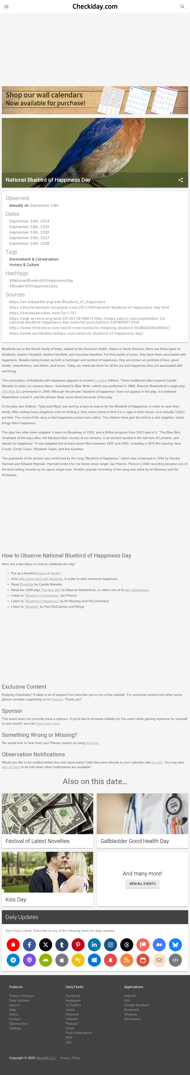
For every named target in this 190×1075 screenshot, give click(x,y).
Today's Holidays (21, 996)
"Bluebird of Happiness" (42, 595)
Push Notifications (79, 1033)
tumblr (70, 1009)
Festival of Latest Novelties (38, 841)
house (41, 573)
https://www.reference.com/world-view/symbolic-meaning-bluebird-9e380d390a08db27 (89, 328)
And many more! (142, 873)
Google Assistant (136, 1005)
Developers (132, 1019)
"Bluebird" (32, 606)
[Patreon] (142, 944)
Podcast (72, 1023)
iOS (127, 1000)
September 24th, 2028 (29, 243)
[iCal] (142, 960)
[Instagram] (110, 944)
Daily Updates (22, 917)
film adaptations (137, 590)
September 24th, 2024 (29, 221)
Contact (15, 1019)
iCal (68, 1042)
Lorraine (101, 380)
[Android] (45, 960)
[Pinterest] (78, 944)
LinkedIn (72, 1019)
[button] (6, 6)
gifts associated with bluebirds (41, 579)
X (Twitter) (73, 1005)
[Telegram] (13, 960)
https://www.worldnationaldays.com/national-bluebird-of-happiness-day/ (76, 333)
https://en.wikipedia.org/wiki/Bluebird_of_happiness (57, 302)
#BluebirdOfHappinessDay (33, 286)
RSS (69, 1037)
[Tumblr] (61, 944)
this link (157, 762)
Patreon (57, 699)
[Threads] (126, 944)
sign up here (11, 767)
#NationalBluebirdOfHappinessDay (41, 280)
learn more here (48, 723)
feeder (55, 573)
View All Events (142, 884)
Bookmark (131, 1009)
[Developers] (175, 960)
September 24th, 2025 (29, 227)
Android (130, 996)
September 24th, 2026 (29, 232)
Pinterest (72, 1014)
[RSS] (126, 960)
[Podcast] (29, 960)
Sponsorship (18, 1023)
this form (92, 743)
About (13, 1014)
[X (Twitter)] (45, 944)
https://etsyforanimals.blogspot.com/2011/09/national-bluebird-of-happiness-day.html (89, 307)
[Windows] (94, 960)
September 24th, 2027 (29, 238)
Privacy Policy (70, 1058)
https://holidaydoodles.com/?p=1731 (43, 313)
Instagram (73, 1000)
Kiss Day (16, 899)
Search (14, 1005)
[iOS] (61, 960)
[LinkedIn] (94, 944)
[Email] (159, 960)
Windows (130, 1014)
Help (12, 1009)
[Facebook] (29, 944)
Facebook (73, 996)
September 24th (44, 205)
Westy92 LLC (46, 1058)
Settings (15, 1028)
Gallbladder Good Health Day (135, 841)
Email (70, 1028)
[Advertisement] (95, 47)
